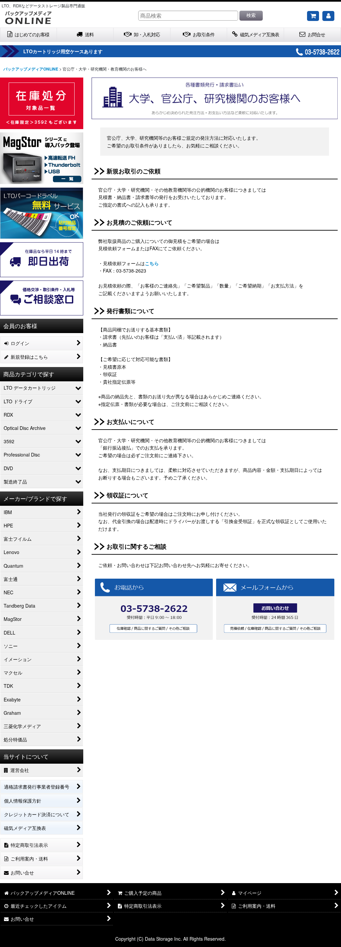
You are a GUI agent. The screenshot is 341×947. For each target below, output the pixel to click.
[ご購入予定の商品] (313, 16)
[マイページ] (328, 16)
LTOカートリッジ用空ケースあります (63, 51)
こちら (152, 263)
